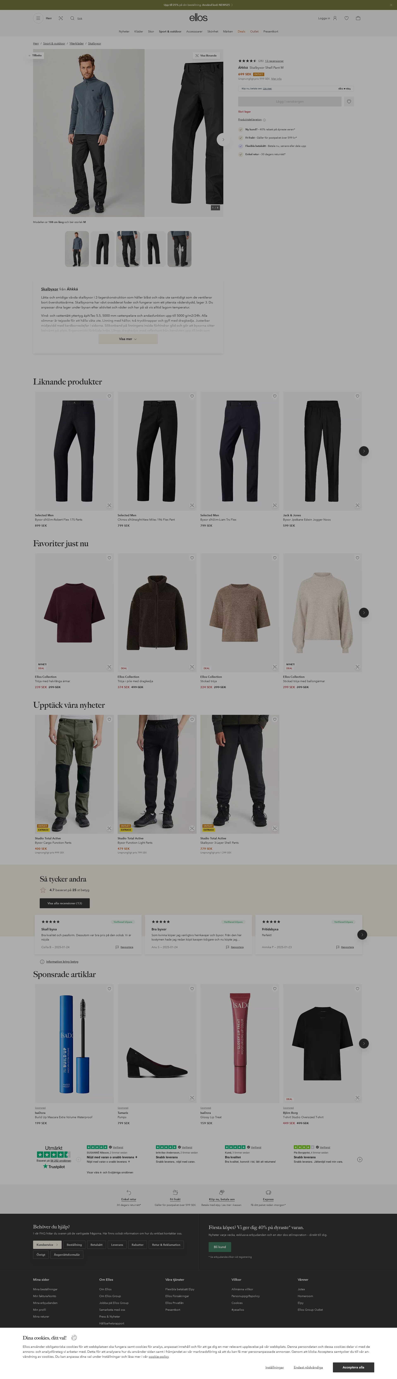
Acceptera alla (353, 1367)
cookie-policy (159, 1357)
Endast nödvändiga (308, 1367)
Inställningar (274, 1367)
